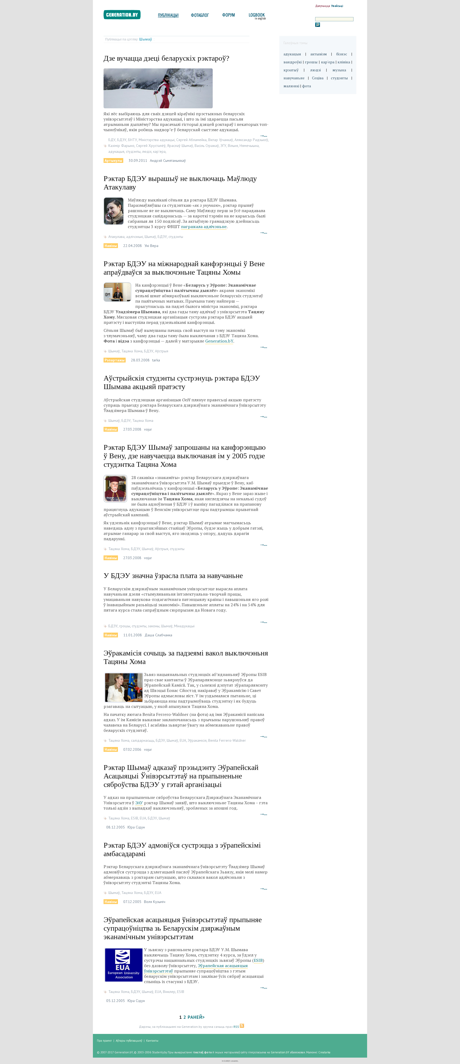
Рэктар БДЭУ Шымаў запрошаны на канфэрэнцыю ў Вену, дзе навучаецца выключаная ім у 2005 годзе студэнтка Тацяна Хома (185, 455)
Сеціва (317, 77)
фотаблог (200, 16)
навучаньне (294, 77)
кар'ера (159, 151)
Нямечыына (249, 145)
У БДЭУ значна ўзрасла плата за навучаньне (173, 575)
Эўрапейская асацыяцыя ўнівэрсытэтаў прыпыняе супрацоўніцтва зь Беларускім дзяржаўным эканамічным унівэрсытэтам (183, 928)
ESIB (134, 818)
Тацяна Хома (131, 351)
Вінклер (169, 991)
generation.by (125, 16)
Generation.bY (219, 341)
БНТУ (132, 139)
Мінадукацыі (184, 626)
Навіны (111, 245)
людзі (146, 151)
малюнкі (291, 85)
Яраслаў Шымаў (180, 145)
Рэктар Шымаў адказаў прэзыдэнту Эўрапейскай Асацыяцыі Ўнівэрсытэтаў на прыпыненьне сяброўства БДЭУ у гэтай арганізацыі (181, 776)
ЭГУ (223, 145)
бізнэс (341, 53)
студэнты (133, 151)
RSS (236, 1027)
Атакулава (116, 236)
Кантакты (152, 1040)
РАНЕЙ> (196, 1017)
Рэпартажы (115, 360)
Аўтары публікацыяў (129, 1040)
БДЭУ (121, 139)
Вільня (233, 145)
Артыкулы (113, 160)
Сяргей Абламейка (191, 139)
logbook (256, 16)
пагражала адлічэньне (204, 226)
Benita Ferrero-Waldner (227, 740)
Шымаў (146, 39)
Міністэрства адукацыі (157, 139)
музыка (339, 69)
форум (228, 16)
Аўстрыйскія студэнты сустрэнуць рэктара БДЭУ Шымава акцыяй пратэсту (182, 382)
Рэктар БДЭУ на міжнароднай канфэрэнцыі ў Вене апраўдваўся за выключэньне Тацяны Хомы (184, 267)
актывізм (318, 53)
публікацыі (168, 16)
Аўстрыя (161, 351)
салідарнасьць (142, 740)
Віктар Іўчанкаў (220, 139)
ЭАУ (139, 803)
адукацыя (116, 151)
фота (306, 85)
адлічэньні (134, 236)
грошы (124, 626)
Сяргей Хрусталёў (151, 145)
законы (153, 626)
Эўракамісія (197, 740)
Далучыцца (322, 6)
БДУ (112, 139)
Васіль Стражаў (207, 145)
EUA (183, 740)
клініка (344, 61)
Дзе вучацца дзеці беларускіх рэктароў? (166, 58)
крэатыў (291, 69)
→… (263, 135)
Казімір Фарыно (121, 145)
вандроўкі (293, 61)
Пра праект (104, 1040)
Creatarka (324, 1052)
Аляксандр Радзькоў (251, 139)
